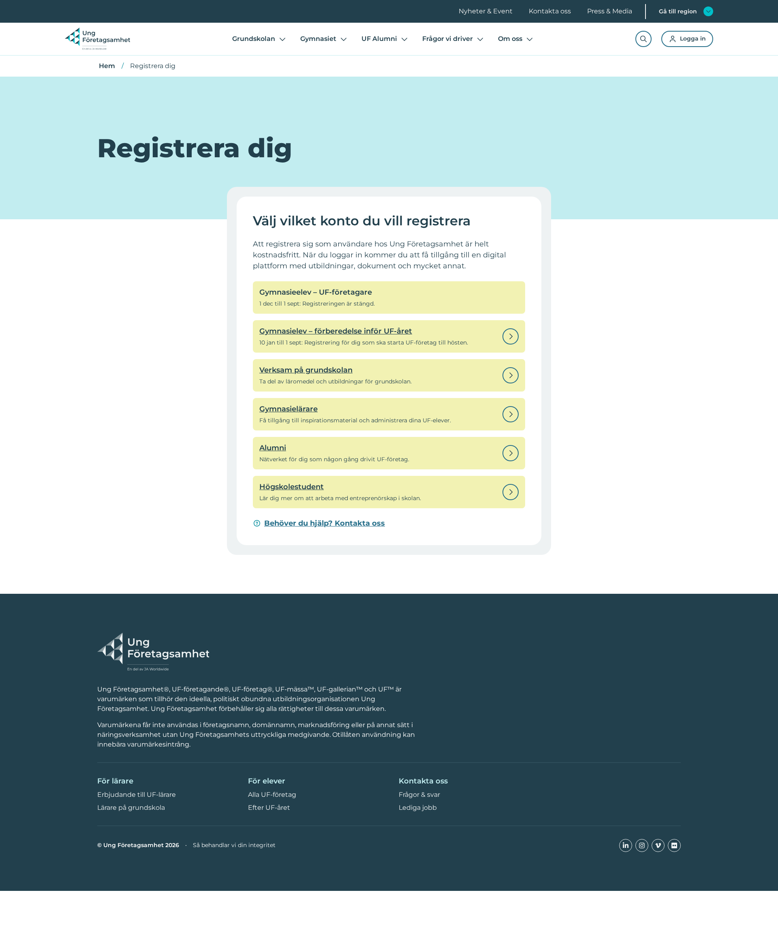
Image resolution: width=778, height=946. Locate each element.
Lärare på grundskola (131, 807)
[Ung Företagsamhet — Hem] (153, 652)
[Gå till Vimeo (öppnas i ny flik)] (658, 845)
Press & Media (609, 11)
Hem (107, 66)
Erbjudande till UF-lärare (136, 794)
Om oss (510, 39)
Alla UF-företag (272, 794)
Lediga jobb (418, 807)
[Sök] (643, 39)
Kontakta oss (550, 11)
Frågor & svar (419, 794)
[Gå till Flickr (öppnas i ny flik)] (674, 845)
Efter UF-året (269, 807)
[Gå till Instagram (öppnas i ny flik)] (641, 845)
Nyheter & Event (486, 11)
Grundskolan (253, 39)
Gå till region (678, 11)
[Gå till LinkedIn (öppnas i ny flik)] (625, 845)
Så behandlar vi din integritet (234, 845)
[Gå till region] (708, 11)
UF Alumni (379, 39)
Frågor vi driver (447, 39)
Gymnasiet (318, 39)
